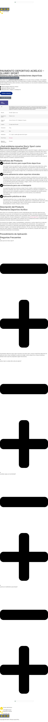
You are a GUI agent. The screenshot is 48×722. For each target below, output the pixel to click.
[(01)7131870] (1, 12)
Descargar (11, 137)
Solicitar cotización (6, 93)
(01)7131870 (6, 11)
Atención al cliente (7, 711)
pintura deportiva (34, 217)
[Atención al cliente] (1, 712)
